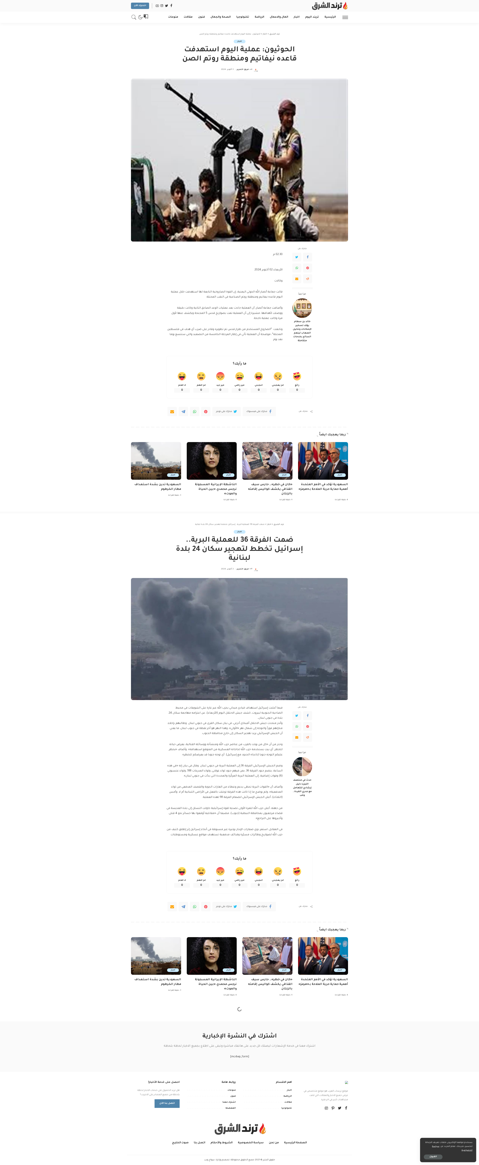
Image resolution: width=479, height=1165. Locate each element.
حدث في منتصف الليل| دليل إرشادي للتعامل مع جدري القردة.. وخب (302, 788)
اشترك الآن (140, 5)
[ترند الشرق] (329, 6)
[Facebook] (307, 257)
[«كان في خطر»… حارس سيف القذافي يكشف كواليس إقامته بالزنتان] (267, 461)
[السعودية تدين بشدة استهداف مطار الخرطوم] (156, 461)
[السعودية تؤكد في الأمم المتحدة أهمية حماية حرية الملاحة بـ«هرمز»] (323, 461)
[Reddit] (307, 278)
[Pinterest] (307, 267)
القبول (433, 1157)
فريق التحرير (242, 70)
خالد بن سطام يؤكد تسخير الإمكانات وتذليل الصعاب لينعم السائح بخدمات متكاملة (302, 331)
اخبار (239, 41)
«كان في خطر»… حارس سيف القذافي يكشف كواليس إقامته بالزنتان (270, 489)
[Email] (296, 278)
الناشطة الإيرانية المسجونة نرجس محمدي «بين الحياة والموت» (216, 489)
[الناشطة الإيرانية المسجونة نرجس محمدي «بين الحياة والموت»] (212, 461)
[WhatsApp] (296, 267)
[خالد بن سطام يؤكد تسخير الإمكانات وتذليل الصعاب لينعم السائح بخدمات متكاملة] (302, 308)
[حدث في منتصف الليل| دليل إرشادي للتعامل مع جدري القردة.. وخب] (302, 766)
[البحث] (134, 17)
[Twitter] (296, 257)
